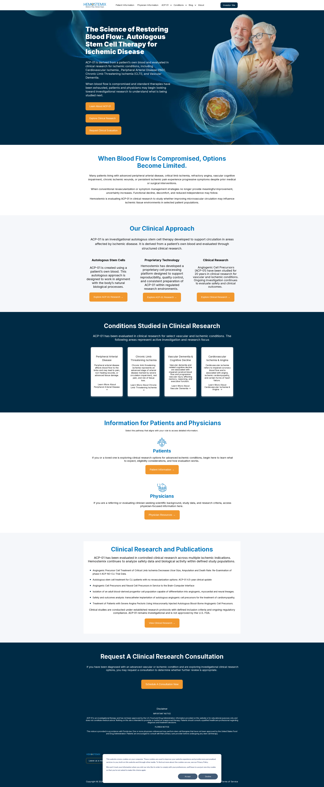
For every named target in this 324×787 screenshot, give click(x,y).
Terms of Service (229, 781)
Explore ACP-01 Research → (108, 297)
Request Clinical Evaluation (103, 130)
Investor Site (229, 5)
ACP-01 (165, 5)
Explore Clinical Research (102, 118)
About (201, 5)
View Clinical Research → (162, 623)
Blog (191, 5)
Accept (188, 776)
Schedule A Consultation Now (162, 684)
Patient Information (125, 5)
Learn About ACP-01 (100, 106)
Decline (208, 776)
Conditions (179, 5)
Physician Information (147, 5)
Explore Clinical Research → (215, 297)
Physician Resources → (162, 514)
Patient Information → (162, 469)
